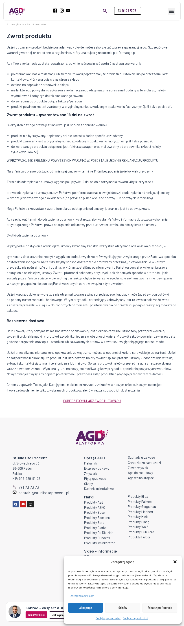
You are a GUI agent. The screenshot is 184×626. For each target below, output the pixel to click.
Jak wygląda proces (63, 615)
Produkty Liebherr (140, 512)
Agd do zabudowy (140, 473)
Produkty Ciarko (95, 528)
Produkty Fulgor (139, 537)
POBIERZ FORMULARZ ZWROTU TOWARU (92, 401)
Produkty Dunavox (97, 538)
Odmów (122, 608)
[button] (175, 562)
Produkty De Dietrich (98, 533)
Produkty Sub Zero (141, 532)
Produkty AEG (93, 502)
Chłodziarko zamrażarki (144, 462)
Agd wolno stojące (141, 478)
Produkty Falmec (140, 502)
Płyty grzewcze (95, 478)
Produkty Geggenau (142, 506)
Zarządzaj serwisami (82, 595)
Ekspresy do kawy (96, 468)
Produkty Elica (138, 496)
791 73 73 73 (28, 487)
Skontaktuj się (36, 615)
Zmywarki (91, 473)
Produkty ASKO (94, 507)
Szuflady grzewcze (141, 457)
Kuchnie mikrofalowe (99, 489)
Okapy (88, 484)
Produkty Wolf (138, 527)
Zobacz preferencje (159, 608)
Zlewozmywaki (138, 468)
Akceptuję (85, 608)
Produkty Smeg (138, 522)
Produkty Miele (138, 517)
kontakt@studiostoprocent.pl (43, 492)
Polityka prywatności (108, 617)
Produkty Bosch (95, 512)
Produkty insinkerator (99, 543)
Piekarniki (91, 463)
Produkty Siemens (97, 517)
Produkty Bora (94, 522)
